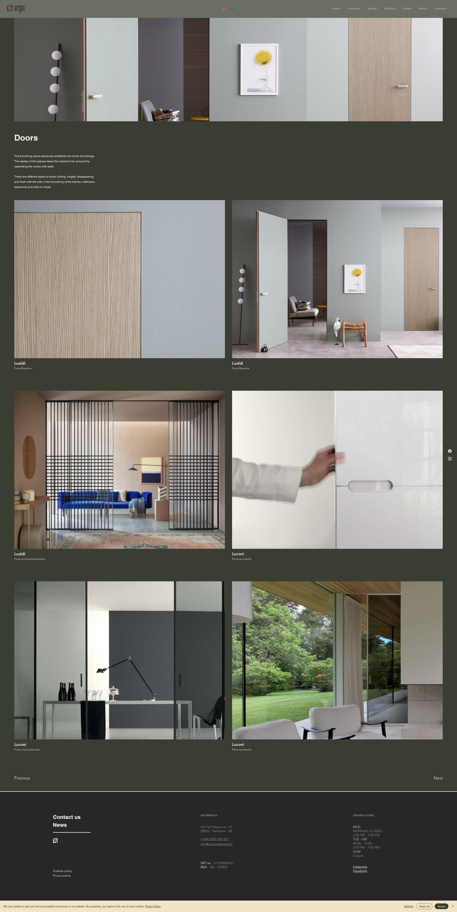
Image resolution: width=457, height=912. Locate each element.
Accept (441, 906)
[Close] (453, 906)
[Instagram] (450, 458)
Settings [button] (408, 906)
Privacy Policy (153, 906)
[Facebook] (450, 451)
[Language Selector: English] (228, 9)
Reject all (424, 906)
